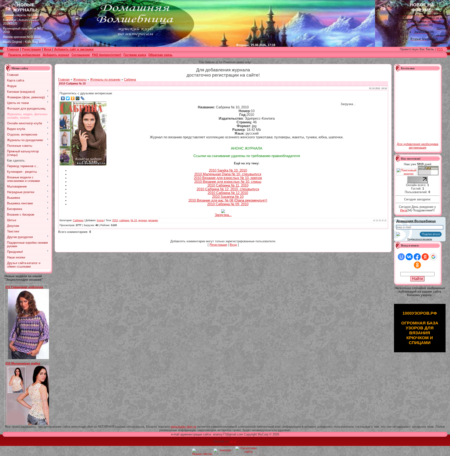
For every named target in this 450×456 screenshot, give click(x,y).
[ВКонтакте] (62, 98)
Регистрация (31, 49)
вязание (153, 220)
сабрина (124, 220)
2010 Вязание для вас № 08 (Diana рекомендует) (227, 200)
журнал (142, 220)
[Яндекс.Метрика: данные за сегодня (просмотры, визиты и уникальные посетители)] (202, 451)
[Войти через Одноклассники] (417, 264)
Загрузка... (223, 215)
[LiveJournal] (82, 98)
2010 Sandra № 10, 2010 (228, 170)
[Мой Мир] (77, 98)
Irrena (100, 220)
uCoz (233, 441)
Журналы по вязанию (105, 79)
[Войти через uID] (401, 256)
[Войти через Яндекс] (425, 256)
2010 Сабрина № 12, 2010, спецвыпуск (228, 189)
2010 (115, 220)
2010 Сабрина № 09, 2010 (227, 204)
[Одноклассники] (72, 98)
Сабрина (130, 79)
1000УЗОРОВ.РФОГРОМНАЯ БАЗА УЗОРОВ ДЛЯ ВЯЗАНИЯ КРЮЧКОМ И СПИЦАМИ (419, 328)
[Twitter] (67, 98)
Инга (403, 210)
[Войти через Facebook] (417, 256)
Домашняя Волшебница (416, 221)
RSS (440, 49)
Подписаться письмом (419, 239)
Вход (47, 49)
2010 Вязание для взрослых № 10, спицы (227, 182)
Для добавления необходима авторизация (417, 145)
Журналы (79, 79)
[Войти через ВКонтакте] (409, 256)
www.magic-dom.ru (183, 426)
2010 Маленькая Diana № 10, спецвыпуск (227, 174)
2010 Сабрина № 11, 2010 (227, 185)
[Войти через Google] (433, 257)
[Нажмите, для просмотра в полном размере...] (30, 358)
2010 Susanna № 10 (228, 197)
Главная (64, 79)
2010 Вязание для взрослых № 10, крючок (228, 178)
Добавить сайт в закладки (74, 49)
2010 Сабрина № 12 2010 (228, 193)
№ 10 (134, 220)
